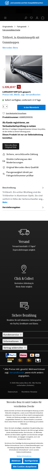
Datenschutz (13, 392)
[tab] (23, 195)
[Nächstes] (44, 69)
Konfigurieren (31, 460)
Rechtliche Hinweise (29, 392)
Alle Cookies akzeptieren (25, 466)
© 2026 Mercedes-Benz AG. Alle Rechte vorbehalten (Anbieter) (25, 384)
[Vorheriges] (4, 69)
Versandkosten (16, 372)
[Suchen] (26, 17)
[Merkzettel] (31, 17)
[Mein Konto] (37, 17)
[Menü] (5, 17)
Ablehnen (16, 460)
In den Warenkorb (31, 107)
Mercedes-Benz (10, 47)
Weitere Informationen (24, 456)
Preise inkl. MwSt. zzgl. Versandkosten (21, 94)
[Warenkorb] (43, 17)
